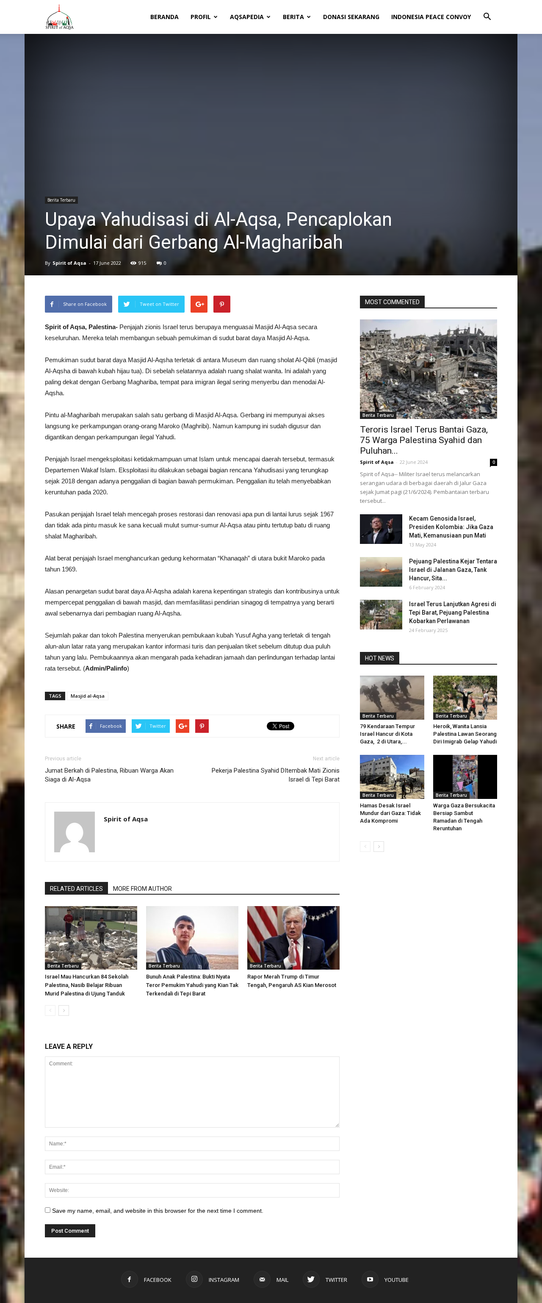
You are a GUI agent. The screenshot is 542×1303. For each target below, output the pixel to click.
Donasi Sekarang (351, 17)
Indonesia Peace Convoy (431, 17)
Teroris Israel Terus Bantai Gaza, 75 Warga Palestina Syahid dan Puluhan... (424, 440)
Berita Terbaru (61, 200)
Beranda (164, 17)
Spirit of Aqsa (69, 263)
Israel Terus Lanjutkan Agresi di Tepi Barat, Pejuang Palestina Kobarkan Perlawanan (452, 612)
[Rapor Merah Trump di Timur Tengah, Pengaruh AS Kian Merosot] (293, 938)
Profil (201, 17)
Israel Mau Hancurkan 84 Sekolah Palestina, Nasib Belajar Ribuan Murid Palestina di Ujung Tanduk (86, 985)
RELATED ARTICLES (76, 888)
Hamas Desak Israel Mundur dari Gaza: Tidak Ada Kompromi (390, 813)
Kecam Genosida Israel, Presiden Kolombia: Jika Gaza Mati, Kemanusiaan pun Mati (451, 527)
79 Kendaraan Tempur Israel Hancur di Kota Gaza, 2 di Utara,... (387, 734)
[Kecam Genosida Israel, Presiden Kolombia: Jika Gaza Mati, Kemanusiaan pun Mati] (381, 529)
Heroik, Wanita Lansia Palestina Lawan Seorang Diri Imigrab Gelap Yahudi (465, 734)
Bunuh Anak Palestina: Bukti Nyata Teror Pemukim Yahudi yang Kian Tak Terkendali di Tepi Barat (192, 985)
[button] (487, 11)
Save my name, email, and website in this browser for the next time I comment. (157, 1210)
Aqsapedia (247, 17)
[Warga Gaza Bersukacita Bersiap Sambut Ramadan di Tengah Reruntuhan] (465, 777)
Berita (293, 17)
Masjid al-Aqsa (88, 696)
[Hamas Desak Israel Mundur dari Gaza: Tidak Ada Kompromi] (392, 777)
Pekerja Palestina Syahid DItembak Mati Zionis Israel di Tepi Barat (276, 775)
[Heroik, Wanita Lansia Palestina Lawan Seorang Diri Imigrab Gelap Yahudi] (465, 698)
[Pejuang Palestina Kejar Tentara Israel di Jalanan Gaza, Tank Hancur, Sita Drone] (381, 572)
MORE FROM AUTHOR (142, 888)
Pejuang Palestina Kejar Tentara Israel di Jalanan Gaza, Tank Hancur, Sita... (453, 570)
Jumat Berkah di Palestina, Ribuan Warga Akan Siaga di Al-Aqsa (109, 775)
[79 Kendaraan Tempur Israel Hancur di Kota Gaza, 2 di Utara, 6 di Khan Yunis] (392, 698)
